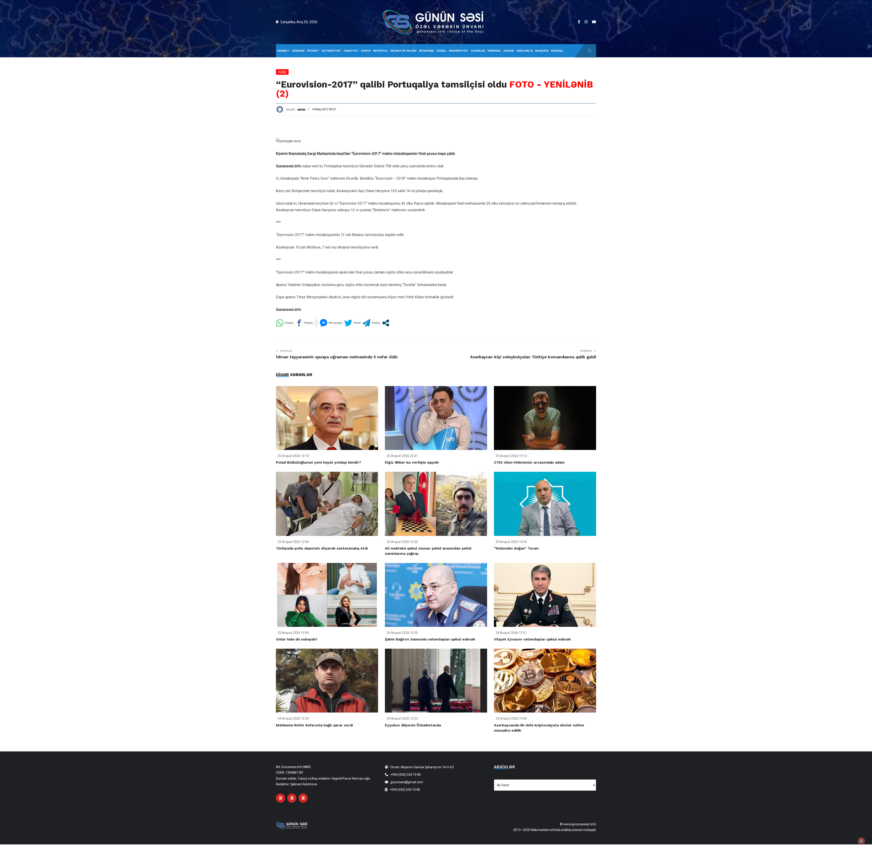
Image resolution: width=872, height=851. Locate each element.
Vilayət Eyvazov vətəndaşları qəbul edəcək (532, 639)
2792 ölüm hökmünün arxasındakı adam (529, 462)
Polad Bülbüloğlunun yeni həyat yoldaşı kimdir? (318, 462)
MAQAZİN (541, 50)
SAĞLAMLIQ (525, 50)
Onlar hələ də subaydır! (296, 639)
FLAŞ (282, 72)
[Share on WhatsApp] (284, 323)
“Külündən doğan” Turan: (516, 548)
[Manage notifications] (861, 841)
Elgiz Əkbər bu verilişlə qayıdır (412, 462)
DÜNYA (366, 50)
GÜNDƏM (298, 50)
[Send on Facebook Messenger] (331, 323)
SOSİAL (441, 50)
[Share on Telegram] (371, 323)
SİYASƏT (313, 50)
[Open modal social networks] (386, 323)
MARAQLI (557, 50)
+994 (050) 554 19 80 (405, 774)
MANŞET (283, 50)
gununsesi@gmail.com (406, 782)
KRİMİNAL (494, 50)
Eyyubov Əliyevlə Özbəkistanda (413, 725)
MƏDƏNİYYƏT (458, 50)
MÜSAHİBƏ (426, 50)
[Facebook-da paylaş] (304, 323)
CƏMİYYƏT (351, 50)
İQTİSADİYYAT (331, 50)
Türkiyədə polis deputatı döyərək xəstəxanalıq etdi (322, 548)
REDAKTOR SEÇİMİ (403, 50)
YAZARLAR (478, 50)
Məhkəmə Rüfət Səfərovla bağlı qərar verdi (314, 725)
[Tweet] (352, 323)
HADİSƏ (508, 50)
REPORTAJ (380, 50)
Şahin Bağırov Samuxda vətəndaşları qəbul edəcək (430, 639)
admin (301, 109)
